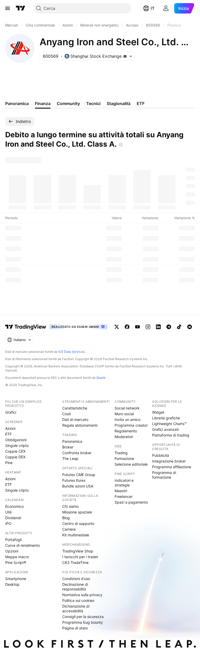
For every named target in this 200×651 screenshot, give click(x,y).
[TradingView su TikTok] (179, 326)
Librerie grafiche (166, 418)
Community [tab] (68, 103)
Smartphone (15, 578)
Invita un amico (127, 419)
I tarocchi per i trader (80, 557)
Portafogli (13, 539)
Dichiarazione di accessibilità (75, 608)
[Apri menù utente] (166, 8)
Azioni (10, 428)
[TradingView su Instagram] (148, 326)
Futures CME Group (78, 474)
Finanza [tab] (43, 103)
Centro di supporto (78, 523)
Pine (8, 462)
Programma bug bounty (82, 622)
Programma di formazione (164, 474)
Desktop (12, 584)
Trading (121, 453)
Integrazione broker (169, 461)
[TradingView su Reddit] (189, 326)
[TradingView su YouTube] (137, 326)
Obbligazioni (16, 440)
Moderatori (124, 436)
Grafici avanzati (165, 429)
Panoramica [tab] (17, 103)
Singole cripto (17, 445)
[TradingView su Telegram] (168, 326)
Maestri (121, 491)
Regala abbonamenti (79, 425)
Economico (14, 506)
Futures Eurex (74, 480)
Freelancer (124, 496)
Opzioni (11, 551)
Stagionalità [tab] (118, 103)
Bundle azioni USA (77, 486)
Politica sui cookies (78, 600)
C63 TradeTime (75, 562)
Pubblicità (160, 455)
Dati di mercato (75, 419)
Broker (67, 447)
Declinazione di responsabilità (75, 586)
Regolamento (126, 431)
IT (152, 8)
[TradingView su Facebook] (127, 326)
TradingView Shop (77, 551)
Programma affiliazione (171, 467)
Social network (127, 408)
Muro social (124, 414)
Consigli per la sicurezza (83, 616)
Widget (158, 412)
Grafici (10, 412)
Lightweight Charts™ (169, 423)
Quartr (100, 378)
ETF (8, 434)
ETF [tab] (141, 103)
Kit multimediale (75, 535)
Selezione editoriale (131, 464)
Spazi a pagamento (131, 502)
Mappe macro (17, 557)
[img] (125, 56)
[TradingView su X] (116, 326)
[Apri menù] (7, 8)
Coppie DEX (15, 457)
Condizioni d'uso (76, 578)
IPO (8, 523)
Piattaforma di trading (170, 435)
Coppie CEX (15, 451)
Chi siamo (70, 506)
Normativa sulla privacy (82, 595)
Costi (66, 414)
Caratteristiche (74, 408)
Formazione (124, 458)
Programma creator (131, 425)
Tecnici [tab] (93, 103)
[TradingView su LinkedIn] (158, 326)
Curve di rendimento (22, 545)
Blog (66, 518)
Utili (8, 512)
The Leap (70, 458)
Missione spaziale (77, 512)
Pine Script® (15, 562)
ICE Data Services (71, 352)
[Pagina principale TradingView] (20, 8)
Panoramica (72, 441)
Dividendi (13, 518)
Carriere (69, 529)
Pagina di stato (75, 628)
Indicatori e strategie (124, 482)
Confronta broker (76, 453)
